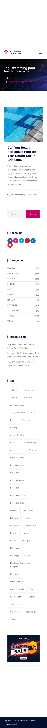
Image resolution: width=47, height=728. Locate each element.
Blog (33, 413)
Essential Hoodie (17, 480)
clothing (13, 428)
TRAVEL (10, 316)
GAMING (11, 294)
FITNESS (11, 284)
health (27, 518)
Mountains (14, 574)
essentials (14, 488)
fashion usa (28, 510)
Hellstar (13, 533)
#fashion (29, 390)
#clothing (14, 390)
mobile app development (20, 556)
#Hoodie (13, 398)
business (26, 420)
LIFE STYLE (12, 305)
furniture (14, 518)
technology (31, 612)
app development (17, 405)
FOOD (9, 289)
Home (7, 78)
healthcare (15, 525)
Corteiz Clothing (29, 443)
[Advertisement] (23, 23)
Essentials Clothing (18, 495)
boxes (13, 420)
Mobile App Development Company (20, 565)
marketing (14, 548)
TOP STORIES (13, 310)
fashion (13, 510)
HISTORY (11, 300)
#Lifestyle (28, 398)
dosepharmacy (16, 465)
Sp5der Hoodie (16, 597)
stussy (32, 597)
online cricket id (17, 589)
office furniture (16, 582)
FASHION (11, 279)
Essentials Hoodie (17, 503)
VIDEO (10, 321)
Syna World (15, 612)
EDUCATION (12, 273)
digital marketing (17, 458)
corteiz (13, 443)
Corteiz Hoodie (16, 450)
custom (32, 450)
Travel (13, 619)
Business (11, 268)
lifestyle (26, 540)
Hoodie (13, 540)
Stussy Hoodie (16, 604)
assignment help (17, 413)
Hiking (25, 533)
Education (14, 473)
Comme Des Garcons (19, 435)
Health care (31, 525)
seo (31, 589)
